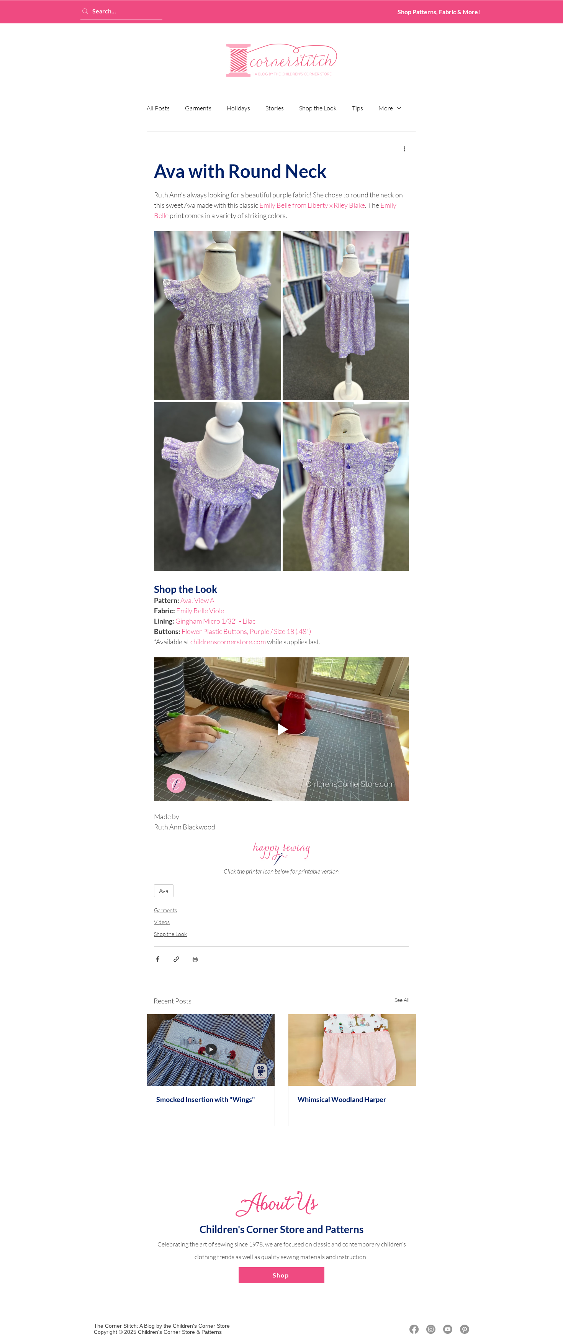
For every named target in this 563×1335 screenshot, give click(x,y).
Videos (162, 922)
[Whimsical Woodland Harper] (352, 1050)
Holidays (238, 108)
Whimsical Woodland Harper (342, 1099)
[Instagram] (430, 1329)
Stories (274, 108)
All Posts (158, 108)
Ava (164, 891)
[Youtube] (447, 1329)
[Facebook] (414, 1329)
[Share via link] (176, 959)
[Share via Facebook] (157, 959)
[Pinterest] (464, 1329)
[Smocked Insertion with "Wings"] (211, 1050)
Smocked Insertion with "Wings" (205, 1099)
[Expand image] (217, 315)
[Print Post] (195, 959)
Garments (198, 108)
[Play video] (281, 729)
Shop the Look (318, 108)
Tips (357, 108)
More (385, 108)
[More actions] (404, 148)
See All (401, 1000)
